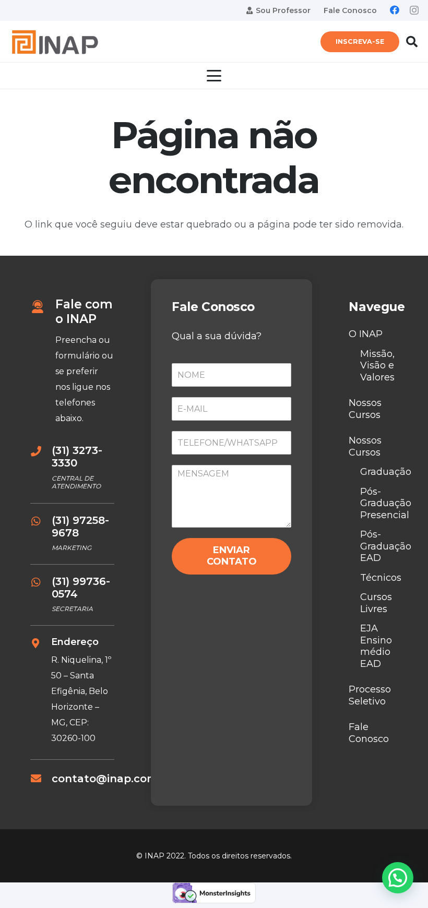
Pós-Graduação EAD (385, 546)
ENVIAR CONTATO (232, 555)
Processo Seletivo (370, 695)
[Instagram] (414, 10)
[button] (411, 41)
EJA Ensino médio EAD (376, 646)
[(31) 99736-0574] (41, 582)
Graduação (385, 471)
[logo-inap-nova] (54, 42)
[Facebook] (394, 10)
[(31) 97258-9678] (41, 521)
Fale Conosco (369, 733)
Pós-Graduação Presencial (385, 503)
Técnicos (380, 577)
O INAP (366, 334)
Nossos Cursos (365, 409)
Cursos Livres (376, 603)
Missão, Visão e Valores (377, 365)
